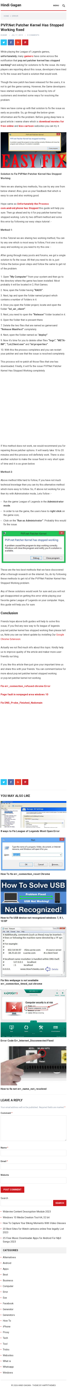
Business (8, 1280)
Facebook (8, 1303)
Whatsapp (8, 1366)
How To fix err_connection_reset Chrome (25, 874)
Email (4, 1161)
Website (5, 1175)
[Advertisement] (33, 410)
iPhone (6, 1326)
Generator (8, 1309)
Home (6, 16)
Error (15, 16)
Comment (6, 1113)
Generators (9, 1315)
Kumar (4, 35)
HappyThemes (49, 1385)
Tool (5, 1343)
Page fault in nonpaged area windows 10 (24, 694)
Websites (8, 1355)
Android (7, 1263)
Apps (6, 1268)
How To (7, 1320)
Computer (8, 1286)
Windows (8, 1372)
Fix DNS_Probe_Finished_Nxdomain (21, 702)
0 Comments (33, 35)
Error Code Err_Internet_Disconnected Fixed (27, 1040)
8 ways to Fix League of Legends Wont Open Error (30, 831)
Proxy (6, 1332)
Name (4, 1147)
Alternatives (9, 1257)
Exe (5, 1297)
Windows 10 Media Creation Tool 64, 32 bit (26, 1217)
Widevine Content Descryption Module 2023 (27, 1211)
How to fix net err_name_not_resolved (23, 1088)
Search (4, 1198)
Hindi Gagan (11, 5)
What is (7, 1361)
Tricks (6, 1349)
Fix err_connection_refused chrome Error (25, 686)
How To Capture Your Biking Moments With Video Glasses (34, 1223)
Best (5, 1274)
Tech (5, 1338)
